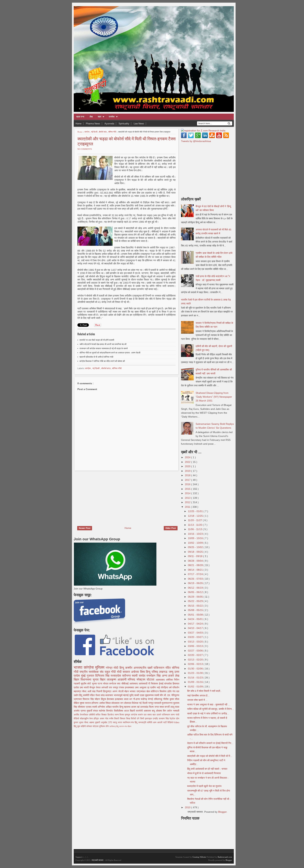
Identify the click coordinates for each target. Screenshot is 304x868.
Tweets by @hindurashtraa (196, 141)
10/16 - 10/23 (196, 533)
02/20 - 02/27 (196, 655)
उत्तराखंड (144, 706)
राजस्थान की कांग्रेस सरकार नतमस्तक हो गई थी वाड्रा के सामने (104, 348)
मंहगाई (126, 695)
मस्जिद (132, 679)
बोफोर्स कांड (103, 132)
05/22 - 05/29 (196, 601)
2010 (188, 807)
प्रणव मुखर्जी (87, 710)
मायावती (158, 703)
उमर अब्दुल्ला (141, 687)
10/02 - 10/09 (196, 542)
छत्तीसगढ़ (113, 726)
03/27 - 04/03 (196, 632)
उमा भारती (85, 687)
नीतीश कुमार (169, 699)
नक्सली (176, 710)
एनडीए (156, 718)
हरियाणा (95, 703)
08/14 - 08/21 (196, 569)
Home (78, 123)
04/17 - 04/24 (196, 623)
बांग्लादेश (168, 683)
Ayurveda (109, 123)
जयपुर (116, 687)
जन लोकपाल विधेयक (129, 703)
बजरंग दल (143, 714)
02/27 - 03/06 (196, 650)
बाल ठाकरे (157, 714)
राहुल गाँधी (111, 672)
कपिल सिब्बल (101, 714)
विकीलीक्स (119, 710)
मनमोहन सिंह (154, 675)
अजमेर (77, 710)
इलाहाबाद (119, 699)
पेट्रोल (173, 718)
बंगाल (96, 710)
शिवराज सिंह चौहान (92, 699)
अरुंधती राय (107, 687)
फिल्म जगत (154, 706)
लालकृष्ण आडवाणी (117, 679)
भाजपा (79, 667)
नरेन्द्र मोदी (112, 667)
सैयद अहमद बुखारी (92, 722)
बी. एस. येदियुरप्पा (171, 695)
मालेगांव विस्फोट (106, 710)
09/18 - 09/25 (196, 551)
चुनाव (95, 683)
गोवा (107, 718)
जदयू (115, 722)
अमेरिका (170, 679)
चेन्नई (151, 699)
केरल (98, 687)
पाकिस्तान (160, 667)
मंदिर (169, 667)
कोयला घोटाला (92, 726)
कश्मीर (129, 667)
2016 (188, 484)
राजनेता (112, 116)
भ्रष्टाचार (78, 699)
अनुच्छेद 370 (107, 722)
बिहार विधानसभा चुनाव (87, 679)
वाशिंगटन (155, 691)
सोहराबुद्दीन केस (87, 718)
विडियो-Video (173, 722)
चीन (162, 695)
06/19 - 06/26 (196, 583)
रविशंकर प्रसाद (85, 706)
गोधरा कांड (100, 695)
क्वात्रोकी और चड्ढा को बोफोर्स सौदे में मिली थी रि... (209, 756)
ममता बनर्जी (165, 706)
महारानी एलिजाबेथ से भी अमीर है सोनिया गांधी (96, 357)
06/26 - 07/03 (196, 578)
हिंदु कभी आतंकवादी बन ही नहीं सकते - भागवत (207, 768)
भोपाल (106, 683)
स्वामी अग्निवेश (99, 706)
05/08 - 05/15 (196, 610)
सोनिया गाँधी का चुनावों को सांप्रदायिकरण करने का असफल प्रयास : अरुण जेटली (110, 352)
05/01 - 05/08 (196, 614)
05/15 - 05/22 (196, 605)
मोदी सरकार (124, 672)
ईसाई (161, 683)
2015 (188, 488)
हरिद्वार (97, 718)
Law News (139, 123)
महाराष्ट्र (78, 691)
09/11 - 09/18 (195, 556)
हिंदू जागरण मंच (121, 726)
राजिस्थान (166, 714)
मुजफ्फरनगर (167, 703)
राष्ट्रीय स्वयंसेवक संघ (92, 672)
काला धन (128, 699)
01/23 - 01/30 (196, 673)
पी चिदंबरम (153, 683)
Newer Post (84, 528)
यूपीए (131, 695)
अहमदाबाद (161, 679)
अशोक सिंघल (105, 703)
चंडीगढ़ (144, 699)
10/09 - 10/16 (196, 538)
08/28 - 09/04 (196, 560)
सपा (119, 683)
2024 (188, 457)
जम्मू (171, 672)
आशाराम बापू (150, 710)
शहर (99, 116)
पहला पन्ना (80, 116)
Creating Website (199, 857)
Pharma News (93, 123)
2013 (188, 497)
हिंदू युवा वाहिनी (80, 726)
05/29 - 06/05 (196, 596)
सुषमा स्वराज (85, 703)
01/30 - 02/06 (196, 668)
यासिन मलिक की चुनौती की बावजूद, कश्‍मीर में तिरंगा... (210, 709)
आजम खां (135, 706)
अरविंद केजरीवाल (81, 714)
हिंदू (81, 695)
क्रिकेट (111, 714)
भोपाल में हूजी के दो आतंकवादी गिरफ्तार (204, 773)
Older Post (170, 528)
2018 (188, 475)
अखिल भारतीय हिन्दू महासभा (118, 706)
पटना (100, 683)
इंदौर (169, 691)
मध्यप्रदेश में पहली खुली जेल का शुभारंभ (204, 786)
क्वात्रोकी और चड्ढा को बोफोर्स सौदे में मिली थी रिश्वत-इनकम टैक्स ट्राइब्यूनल (126, 141)
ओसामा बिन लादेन (164, 710)
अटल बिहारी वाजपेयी (134, 710)
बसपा (150, 714)
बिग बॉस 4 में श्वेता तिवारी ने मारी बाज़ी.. (204, 691)
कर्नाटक (113, 683)
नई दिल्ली (94, 132)
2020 (188, 466)
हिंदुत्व (104, 699)
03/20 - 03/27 (196, 637)
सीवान (129, 726)
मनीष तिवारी (114, 718)
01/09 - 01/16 (196, 682)
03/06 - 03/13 (196, 646)
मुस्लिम (100, 667)
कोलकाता (115, 703)
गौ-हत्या (137, 699)
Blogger (222, 811)
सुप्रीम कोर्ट (86, 683)
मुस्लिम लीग (104, 726)
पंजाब (122, 687)
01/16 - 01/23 (196, 677)
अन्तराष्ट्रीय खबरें (144, 667)
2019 (188, 470)
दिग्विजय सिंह (103, 675)
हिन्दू (122, 667)
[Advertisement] (103, 496)
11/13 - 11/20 (195, 524)
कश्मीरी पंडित (89, 695)
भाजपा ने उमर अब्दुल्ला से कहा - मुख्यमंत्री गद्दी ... (208, 704)
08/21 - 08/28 (196, 565)
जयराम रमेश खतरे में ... (197, 700)
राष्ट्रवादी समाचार (97, 860)
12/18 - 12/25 (196, 515)
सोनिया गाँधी (112, 132)
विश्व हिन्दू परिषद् (149, 672)
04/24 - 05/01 (196, 619)
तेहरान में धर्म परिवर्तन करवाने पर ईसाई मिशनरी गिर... (210, 743)
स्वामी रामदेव (139, 675)
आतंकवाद (134, 683)
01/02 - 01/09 (196, 686)
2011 (188, 506)
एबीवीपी (92, 714)
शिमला (123, 718)
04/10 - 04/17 (196, 628)
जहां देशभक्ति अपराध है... (198, 695)
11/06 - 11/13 (195, 529)
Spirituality (124, 123)
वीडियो (77, 718)
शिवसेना (163, 691)
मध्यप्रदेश (116, 675)
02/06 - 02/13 (196, 664)
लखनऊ (164, 672)
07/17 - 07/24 (196, 574)
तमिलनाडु (158, 699)
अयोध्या (135, 672)
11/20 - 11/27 (195, 520)
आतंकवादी (143, 683)
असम (102, 718)
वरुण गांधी (175, 714)
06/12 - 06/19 (196, 587)
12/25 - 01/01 (196, 511)
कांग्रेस (87, 132)
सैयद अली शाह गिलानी (92, 691)
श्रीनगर (127, 675)
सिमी (142, 718)
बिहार (103, 679)
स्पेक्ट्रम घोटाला (146, 679)
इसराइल (149, 718)
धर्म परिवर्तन (174, 687)
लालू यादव (174, 706)
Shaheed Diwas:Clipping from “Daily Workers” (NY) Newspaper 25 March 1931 (214, 396)
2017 (188, 479)
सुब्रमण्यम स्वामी (152, 695)
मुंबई (84, 675)
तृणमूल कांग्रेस (131, 714)
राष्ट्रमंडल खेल (144, 691)
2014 (188, 493)
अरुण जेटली (118, 691)
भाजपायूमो (118, 695)
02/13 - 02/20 (196, 659)
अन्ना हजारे (168, 675)
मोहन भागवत (130, 691)
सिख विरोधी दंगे (133, 718)
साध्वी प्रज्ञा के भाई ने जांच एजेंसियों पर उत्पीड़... (208, 713)
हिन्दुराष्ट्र (107, 691)
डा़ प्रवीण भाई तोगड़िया (158, 687)
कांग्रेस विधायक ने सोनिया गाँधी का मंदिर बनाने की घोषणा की (102, 361)
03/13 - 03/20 (196, 641)
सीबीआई (125, 683)
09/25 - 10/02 (196, 547)
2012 (188, 502)
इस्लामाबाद (130, 687)
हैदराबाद (111, 699)
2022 (188, 462)
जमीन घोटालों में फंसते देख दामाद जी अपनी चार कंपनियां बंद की (103, 344)
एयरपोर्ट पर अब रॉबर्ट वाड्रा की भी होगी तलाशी (97, 340)
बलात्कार (109, 695)
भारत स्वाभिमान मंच (126, 722)
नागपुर (151, 703)
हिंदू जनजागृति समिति (144, 722)
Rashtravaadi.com (225, 857)
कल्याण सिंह (164, 718)
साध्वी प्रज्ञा (139, 695)
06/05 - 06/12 (196, 592)
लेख (91, 116)
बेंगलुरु (93, 687)
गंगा (174, 691)
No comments (84, 149)
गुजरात (91, 675)
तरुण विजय (120, 714)
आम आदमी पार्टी (160, 722)
